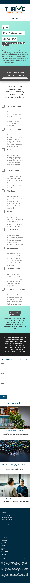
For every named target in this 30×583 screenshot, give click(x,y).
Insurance (3, 545)
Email (2, 373)
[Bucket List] (3, 211)
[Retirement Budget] (3, 106)
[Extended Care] (3, 229)
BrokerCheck (4, 559)
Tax (2, 546)
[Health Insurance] (3, 268)
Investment (4, 542)
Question (2, 383)
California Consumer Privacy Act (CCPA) (12, 574)
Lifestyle (3, 549)
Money (3, 548)
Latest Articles (4, 551)
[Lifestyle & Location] (3, 170)
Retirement (4, 540)
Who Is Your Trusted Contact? (15, 499)
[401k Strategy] (3, 190)
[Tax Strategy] (3, 149)
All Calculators (4, 554)
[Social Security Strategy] (3, 289)
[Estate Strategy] (3, 248)
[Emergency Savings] (3, 129)
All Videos (3, 552)
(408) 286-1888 (16, 18)
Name (2, 363)
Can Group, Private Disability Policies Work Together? (15, 464)
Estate (3, 543)
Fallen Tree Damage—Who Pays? (15, 430)
